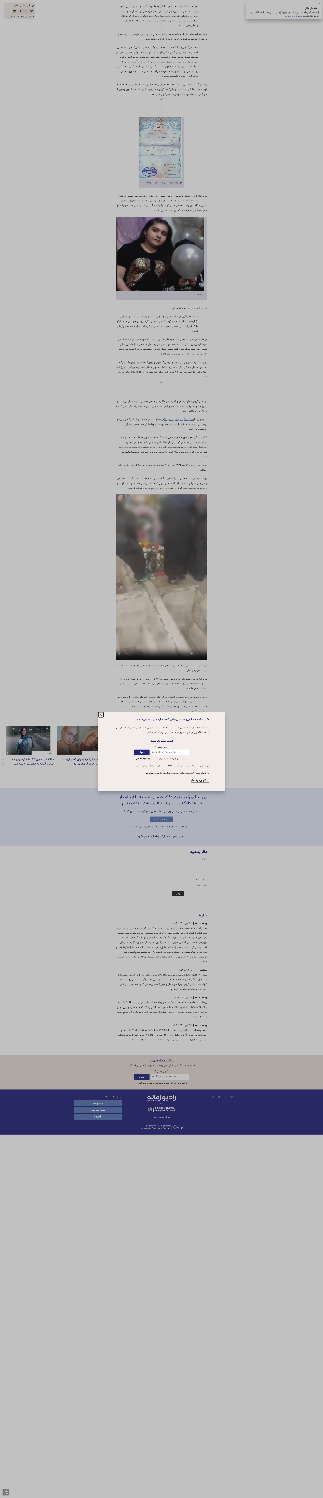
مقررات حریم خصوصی (144, 758)
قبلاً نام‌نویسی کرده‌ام (200, 780)
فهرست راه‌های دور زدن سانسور (148, 766)
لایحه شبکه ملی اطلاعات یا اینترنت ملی (160, 773)
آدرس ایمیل (161, 747)
